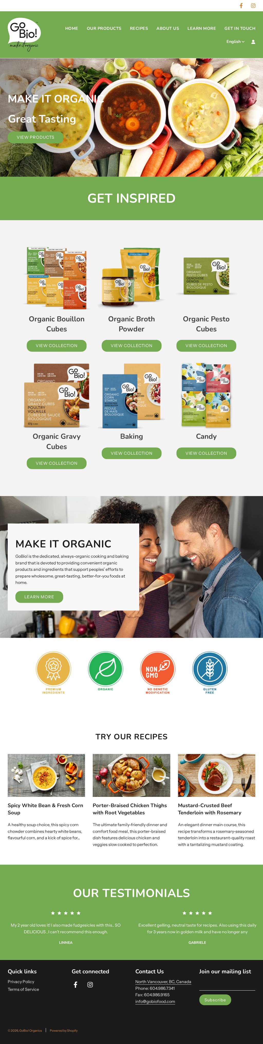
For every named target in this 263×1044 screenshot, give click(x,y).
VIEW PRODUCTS (35, 137)
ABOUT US (167, 28)
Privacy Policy (21, 981)
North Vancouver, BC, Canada (163, 981)
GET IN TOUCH (239, 28)
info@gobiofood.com (155, 1001)
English (234, 41)
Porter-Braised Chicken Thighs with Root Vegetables (130, 809)
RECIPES (139, 28)
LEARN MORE (201, 28)
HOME (71, 28)
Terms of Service (23, 989)
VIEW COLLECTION (57, 345)
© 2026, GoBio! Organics (25, 1030)
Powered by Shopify (64, 1030)
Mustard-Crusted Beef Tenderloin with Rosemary (209, 809)
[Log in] (253, 42)
